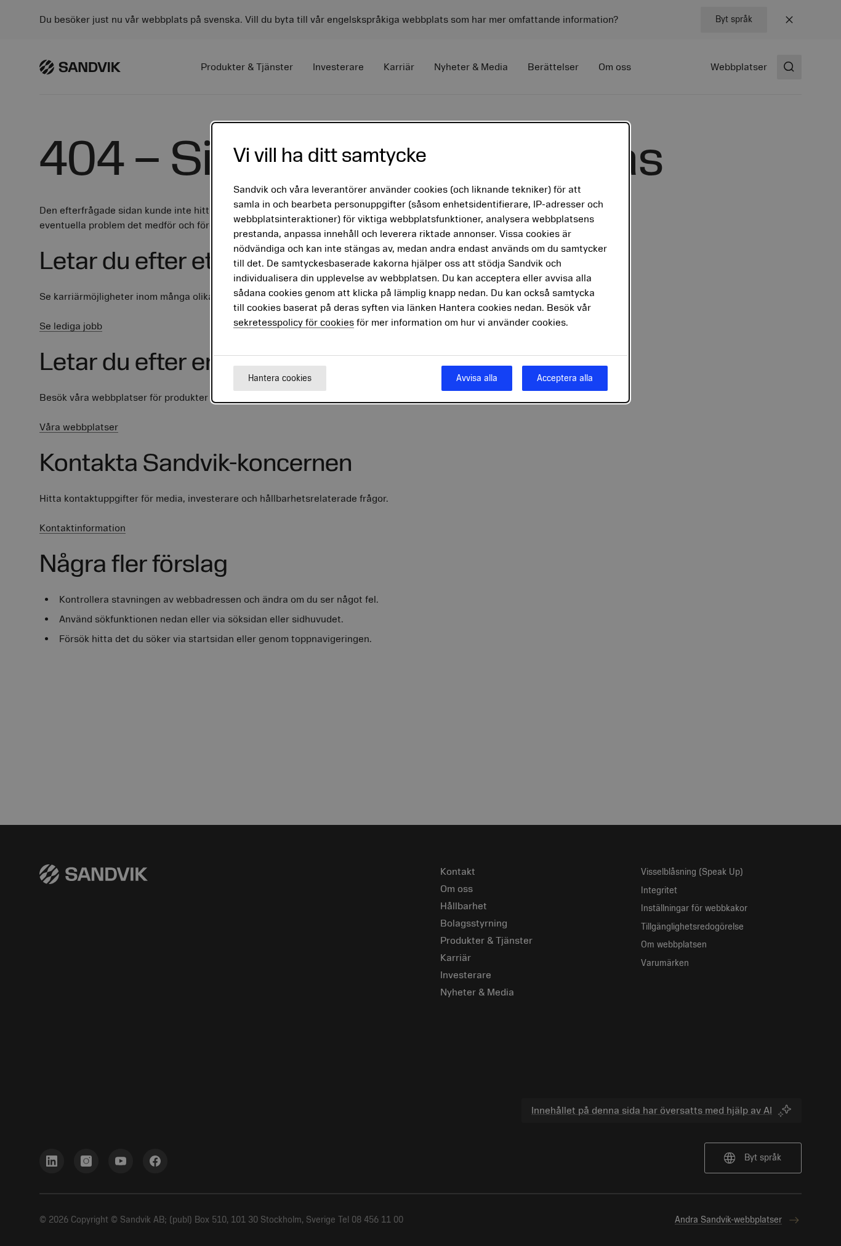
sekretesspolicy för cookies (293, 323)
